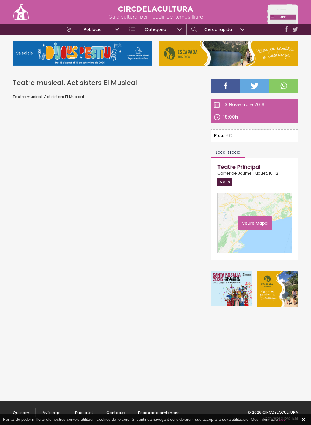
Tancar (303, 419)
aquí (283, 419)
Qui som (21, 413)
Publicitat (84, 413)
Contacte (115, 413)
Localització (228, 152)
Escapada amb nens (158, 413)
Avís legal (52, 413)
